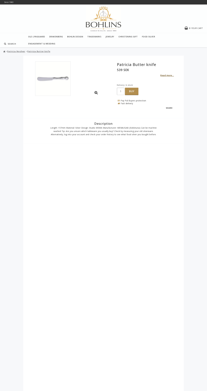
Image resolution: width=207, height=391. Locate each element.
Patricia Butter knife (38, 51)
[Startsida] (103, 18)
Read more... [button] (167, 75)
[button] (96, 92)
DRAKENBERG (56, 36)
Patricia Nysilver (16, 51)
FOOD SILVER (148, 36)
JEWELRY (109, 36)
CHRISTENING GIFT (128, 36)
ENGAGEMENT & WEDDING (41, 43)
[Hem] (4, 51)
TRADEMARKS (94, 36)
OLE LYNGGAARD (36, 36)
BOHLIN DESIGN (75, 36)
